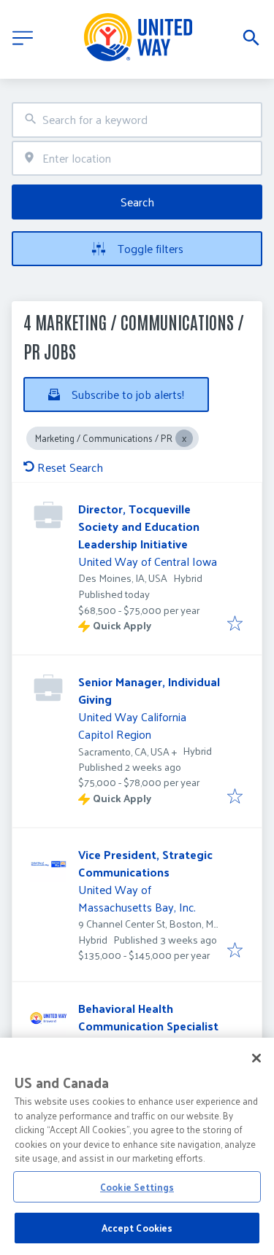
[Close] (256, 1058)
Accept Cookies (137, 1227)
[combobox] (137, 120)
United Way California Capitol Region (132, 725)
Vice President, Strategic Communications (145, 863)
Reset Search (70, 467)
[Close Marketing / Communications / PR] (184, 438)
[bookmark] (235, 624)
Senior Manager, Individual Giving (149, 690)
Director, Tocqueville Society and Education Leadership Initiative (138, 526)
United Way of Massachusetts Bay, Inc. (137, 898)
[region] (137, 1146)
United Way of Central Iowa (147, 561)
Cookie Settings (137, 1186)
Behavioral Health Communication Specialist (148, 1017)
